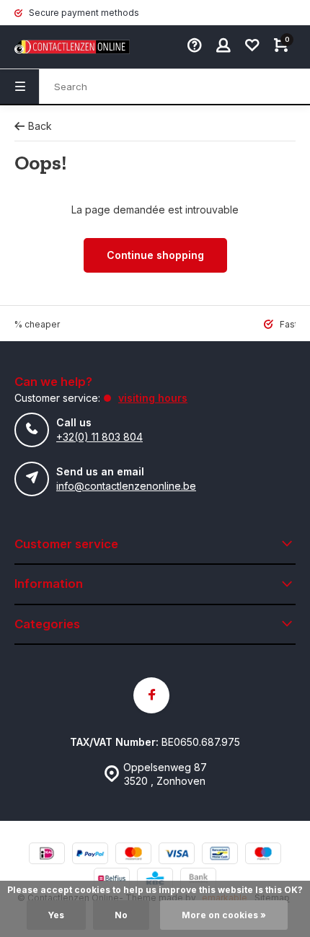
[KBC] (155, 880)
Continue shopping (155, 255)
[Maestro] (263, 855)
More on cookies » (224, 915)
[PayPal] (90, 855)
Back (40, 126)
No (121, 915)
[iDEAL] (47, 855)
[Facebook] (151, 695)
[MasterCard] (133, 855)
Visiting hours (152, 398)
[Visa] (177, 855)
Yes (56, 915)
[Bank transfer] (198, 880)
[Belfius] (112, 880)
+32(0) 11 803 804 (99, 437)
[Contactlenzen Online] (57, 47)
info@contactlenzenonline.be (126, 486)
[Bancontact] (220, 855)
